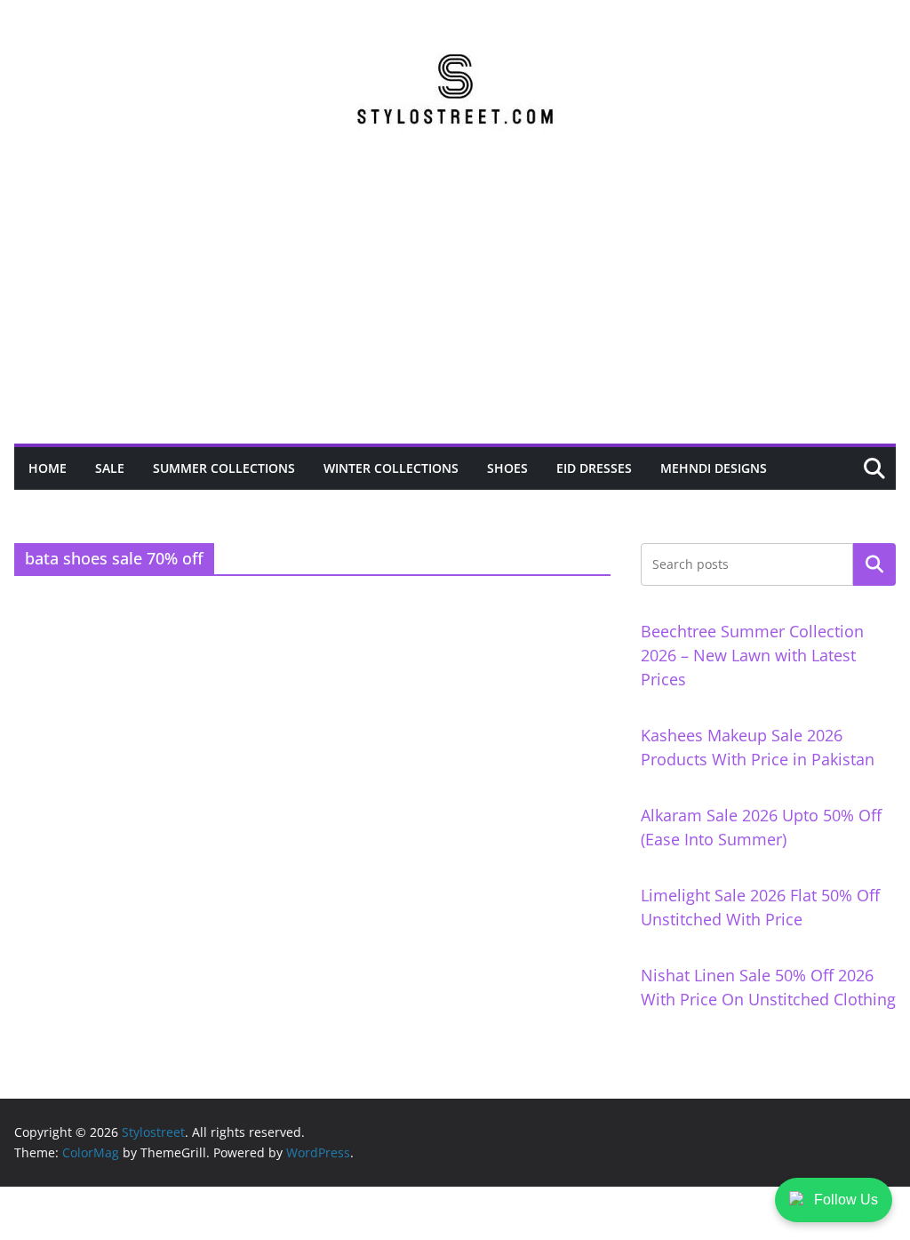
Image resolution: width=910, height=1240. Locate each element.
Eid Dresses (594, 468)
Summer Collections (224, 468)
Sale (109, 468)
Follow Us (846, 1199)
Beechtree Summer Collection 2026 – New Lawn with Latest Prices (752, 655)
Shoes (507, 468)
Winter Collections (391, 468)
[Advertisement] (455, 310)
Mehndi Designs (713, 468)
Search (874, 564)
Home (47, 468)
